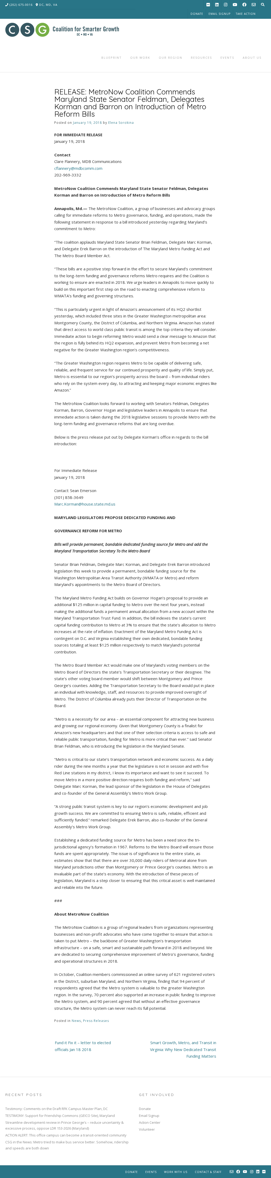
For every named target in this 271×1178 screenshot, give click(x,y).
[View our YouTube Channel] (235, 4)
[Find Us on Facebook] (244, 4)
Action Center (149, 1122)
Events (151, 1172)
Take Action (246, 14)
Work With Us (175, 1172)
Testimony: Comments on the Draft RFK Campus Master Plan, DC (56, 1108)
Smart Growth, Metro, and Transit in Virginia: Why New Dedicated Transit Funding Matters (183, 1049)
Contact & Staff (208, 1172)
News (76, 1020)
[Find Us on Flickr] (208, 4)
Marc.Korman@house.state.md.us (84, 504)
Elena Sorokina (121, 122)
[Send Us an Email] (253, 4)
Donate (197, 14)
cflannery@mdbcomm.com (78, 168)
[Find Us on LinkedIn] (217, 4)
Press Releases (96, 1020)
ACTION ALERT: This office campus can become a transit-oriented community (66, 1135)
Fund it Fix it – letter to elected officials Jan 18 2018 (83, 1046)
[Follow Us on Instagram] (225, 4)
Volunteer (147, 1129)
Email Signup (220, 14)
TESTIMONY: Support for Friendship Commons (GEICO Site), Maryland (60, 1115)
